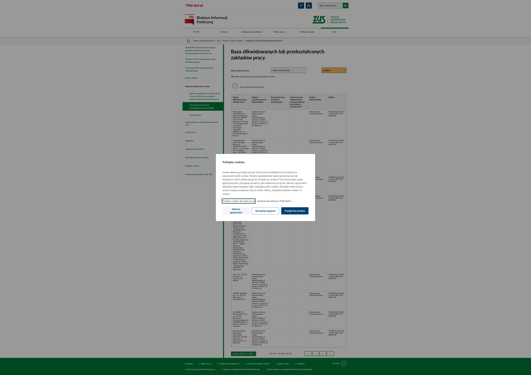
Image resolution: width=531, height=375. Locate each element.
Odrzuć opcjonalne (236, 211)
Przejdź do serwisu (295, 210)
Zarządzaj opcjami (265, 210)
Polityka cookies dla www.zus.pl (238, 201)
